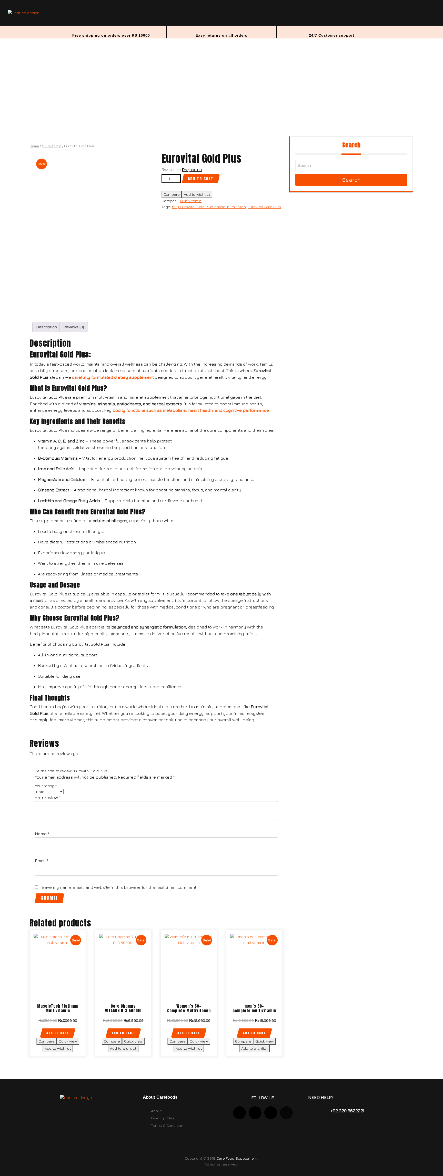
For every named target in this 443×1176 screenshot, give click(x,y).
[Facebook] (286, 1112)
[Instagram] (239, 1112)
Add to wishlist (197, 194)
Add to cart (201, 179)
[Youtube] (255, 1112)
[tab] (46, 327)
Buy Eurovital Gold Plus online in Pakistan (209, 206)
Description (46, 327)
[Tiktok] (270, 1112)
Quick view (68, 1041)
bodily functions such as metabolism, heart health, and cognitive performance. (191, 410)
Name (42, 833)
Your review (48, 797)
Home (34, 146)
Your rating (46, 785)
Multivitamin (51, 146)
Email (41, 860)
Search (351, 180)
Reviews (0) (74, 327)
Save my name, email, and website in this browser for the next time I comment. (119, 887)
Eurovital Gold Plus (264, 206)
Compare (172, 194)
